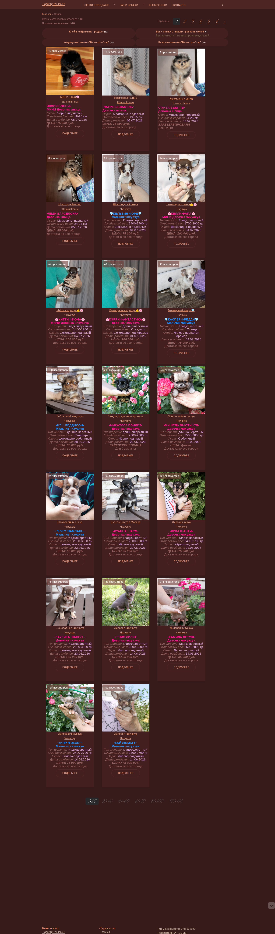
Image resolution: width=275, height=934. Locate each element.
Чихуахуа (125, 209)
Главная (46, 14)
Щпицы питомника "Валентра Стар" (179, 42)
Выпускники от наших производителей (180, 31)
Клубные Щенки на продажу (86, 31)
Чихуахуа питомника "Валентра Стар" (86, 42)
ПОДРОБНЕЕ (70, 133)
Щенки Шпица (69, 101)
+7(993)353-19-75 (53, 4)
